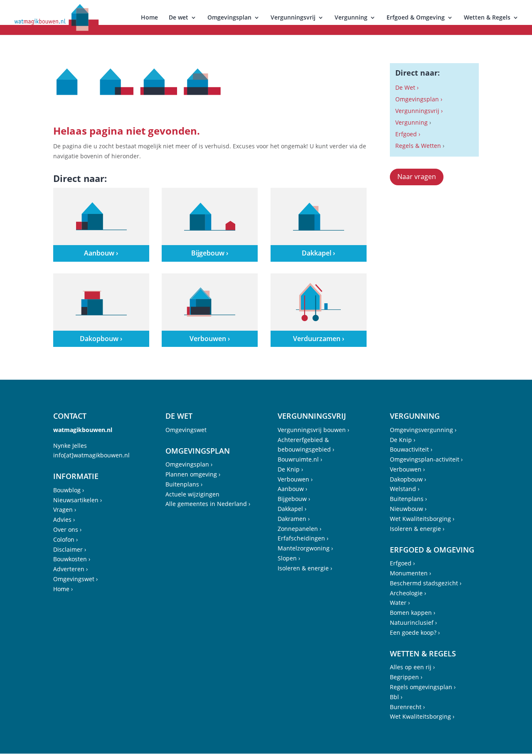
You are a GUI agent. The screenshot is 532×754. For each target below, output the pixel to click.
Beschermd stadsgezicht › (425, 583)
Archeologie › (408, 593)
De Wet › (407, 87)
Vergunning (351, 18)
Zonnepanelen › (299, 529)
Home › (63, 589)
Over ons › (67, 529)
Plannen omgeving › (192, 474)
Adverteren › (70, 569)
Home (149, 18)
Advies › (64, 519)
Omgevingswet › (75, 579)
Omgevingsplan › (418, 99)
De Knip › (290, 469)
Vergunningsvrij (293, 18)
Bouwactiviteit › (411, 449)
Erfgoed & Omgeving (416, 18)
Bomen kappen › (412, 612)
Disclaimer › (69, 549)
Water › (400, 603)
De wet (178, 18)
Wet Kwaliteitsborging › (422, 519)
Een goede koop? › (415, 632)
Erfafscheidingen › (303, 538)
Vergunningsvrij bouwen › (313, 430)
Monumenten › (410, 573)
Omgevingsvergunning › (423, 430)
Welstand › (404, 489)
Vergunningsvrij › (419, 111)
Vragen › (64, 509)
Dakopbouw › (408, 479)
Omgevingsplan (229, 18)
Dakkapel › (292, 509)
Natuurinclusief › (413, 622)
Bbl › (396, 697)
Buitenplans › (183, 484)
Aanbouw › (292, 489)
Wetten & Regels (487, 18)
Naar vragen (416, 176)
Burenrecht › (407, 707)
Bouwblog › (68, 490)
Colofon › (65, 539)
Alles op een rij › (412, 667)
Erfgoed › (407, 134)
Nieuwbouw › (408, 509)
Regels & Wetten (418, 146)
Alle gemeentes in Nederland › (207, 504)
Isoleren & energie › (305, 568)
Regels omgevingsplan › (423, 687)
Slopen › (289, 558)
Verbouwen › (295, 479)
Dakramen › (294, 519)
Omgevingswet (186, 430)
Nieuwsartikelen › (77, 500)
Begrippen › (406, 677)
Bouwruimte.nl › (300, 459)
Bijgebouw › (294, 499)
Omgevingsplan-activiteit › (426, 459)
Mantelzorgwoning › (305, 548)
